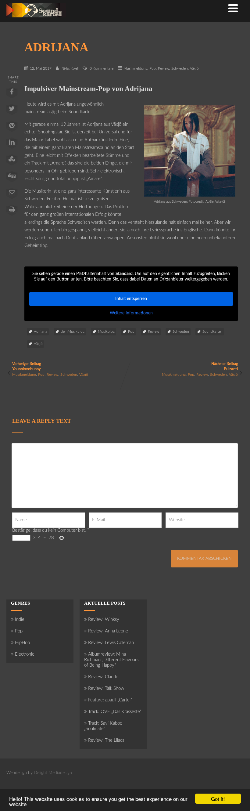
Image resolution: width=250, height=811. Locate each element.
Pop (152, 68)
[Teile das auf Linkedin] (11, 144)
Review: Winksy (103, 619)
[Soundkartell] (36, 19)
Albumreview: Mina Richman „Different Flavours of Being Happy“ (111, 660)
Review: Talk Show (106, 688)
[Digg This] (11, 178)
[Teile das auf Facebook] (11, 94)
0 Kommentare (101, 68)
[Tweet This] (11, 111)
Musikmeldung (135, 68)
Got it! (218, 798)
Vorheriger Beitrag (26, 366)
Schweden (179, 68)
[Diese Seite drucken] (11, 212)
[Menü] (233, 9)
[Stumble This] (11, 161)
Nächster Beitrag (224, 366)
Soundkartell (212, 331)
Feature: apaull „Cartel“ (110, 700)
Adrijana (40, 331)
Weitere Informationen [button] (131, 313)
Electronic (24, 654)
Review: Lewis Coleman (111, 642)
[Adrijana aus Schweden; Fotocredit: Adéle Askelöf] (189, 195)
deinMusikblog (72, 331)
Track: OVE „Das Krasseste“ (114, 711)
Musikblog (106, 331)
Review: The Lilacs (106, 740)
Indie (19, 619)
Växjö (194, 68)
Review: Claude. (104, 677)
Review (163, 68)
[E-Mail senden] (11, 195)
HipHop (22, 642)
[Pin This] (11, 128)
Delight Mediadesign (53, 773)
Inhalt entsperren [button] (131, 299)
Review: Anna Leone (108, 631)
